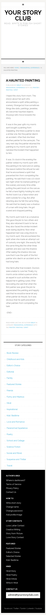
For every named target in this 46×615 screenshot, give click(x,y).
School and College (15, 440)
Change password (14, 511)
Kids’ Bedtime (12, 560)
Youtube (38, 608)
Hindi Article (11, 579)
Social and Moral (14, 453)
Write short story (13, 503)
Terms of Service (13, 484)
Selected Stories (13, 556)
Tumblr (23, 608)
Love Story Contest (15, 537)
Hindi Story (11, 571)
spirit (16, 90)
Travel (9, 465)
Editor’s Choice (12, 552)
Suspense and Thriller (16, 459)
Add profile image (14, 515)
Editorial (10, 372)
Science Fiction (13, 447)
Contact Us (11, 492)
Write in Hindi (12, 583)
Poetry (10, 434)
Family (10, 378)
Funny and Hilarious (15, 397)
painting (9, 90)
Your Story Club (23, 15)
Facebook (8, 608)
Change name (12, 507)
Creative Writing (13, 529)
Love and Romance (16, 422)
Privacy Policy (12, 488)
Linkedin (30, 608)
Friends (10, 390)
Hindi (9, 403)
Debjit (33, 323)
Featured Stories (14, 384)
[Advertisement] (23, 45)
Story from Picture (14, 533)
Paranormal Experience (15, 87)
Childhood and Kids (15, 359)
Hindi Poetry (11, 575)
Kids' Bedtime (13, 415)
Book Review (13, 353)
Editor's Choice (13, 365)
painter (36, 87)
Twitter (16, 608)
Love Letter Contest (15, 525)
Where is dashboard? (15, 480)
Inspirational (12, 409)
